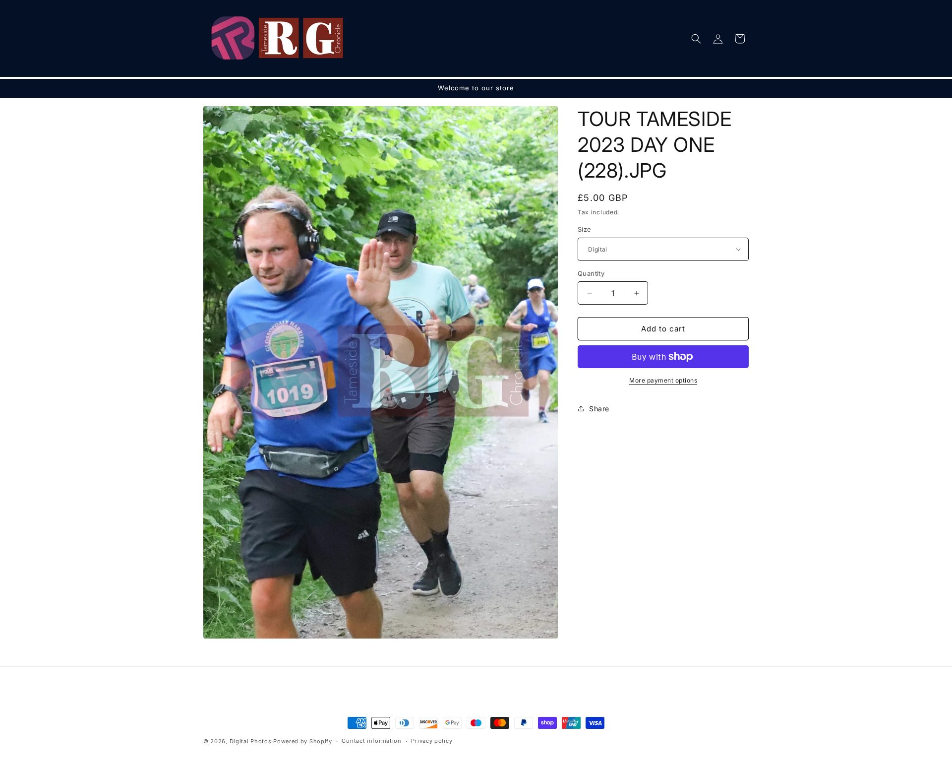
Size (585, 229)
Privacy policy (431, 740)
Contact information (371, 740)
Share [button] (599, 408)
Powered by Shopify (302, 741)
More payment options (663, 380)
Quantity (591, 273)
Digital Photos (251, 741)
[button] (696, 39)
